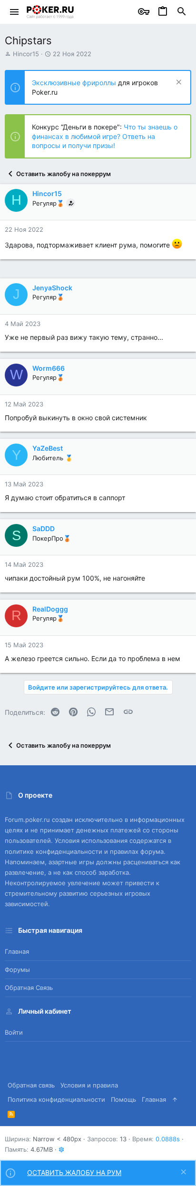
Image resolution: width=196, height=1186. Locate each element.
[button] (14, 11)
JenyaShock (52, 288)
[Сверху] (175, 1099)
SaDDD (43, 528)
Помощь (123, 1099)
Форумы (17, 969)
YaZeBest (47, 448)
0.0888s (168, 1139)
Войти (14, 1032)
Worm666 (48, 368)
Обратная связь (29, 987)
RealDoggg (50, 609)
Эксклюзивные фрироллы (75, 83)
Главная (17, 951)
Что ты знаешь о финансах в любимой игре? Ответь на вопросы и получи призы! (104, 136)
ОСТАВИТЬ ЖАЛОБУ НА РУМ (74, 1172)
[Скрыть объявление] (177, 83)
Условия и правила (89, 1085)
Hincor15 (26, 54)
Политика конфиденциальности (56, 1099)
